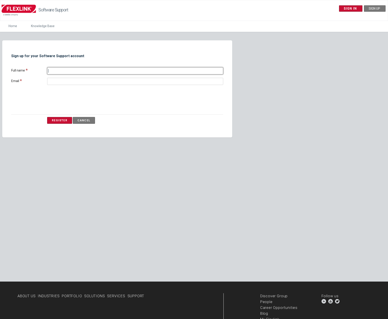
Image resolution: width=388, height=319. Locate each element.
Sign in (351, 8)
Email (15, 81)
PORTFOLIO (72, 296)
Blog (264, 313)
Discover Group (274, 296)
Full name (18, 70)
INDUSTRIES (49, 296)
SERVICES (116, 296)
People (266, 302)
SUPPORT (136, 296)
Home (13, 26)
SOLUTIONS (94, 296)
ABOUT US (27, 296)
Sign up (375, 8)
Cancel (83, 120)
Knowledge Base (43, 26)
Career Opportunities (279, 308)
